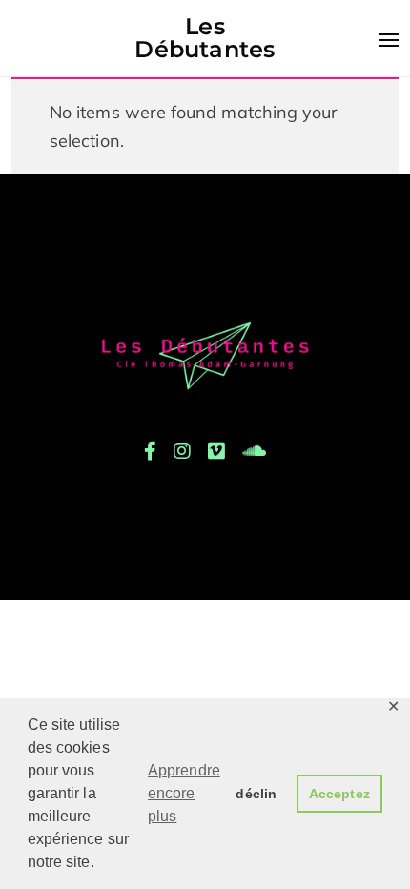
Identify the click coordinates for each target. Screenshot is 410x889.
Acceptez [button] (339, 793)
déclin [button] (256, 793)
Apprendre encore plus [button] (184, 793)
